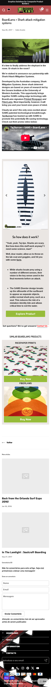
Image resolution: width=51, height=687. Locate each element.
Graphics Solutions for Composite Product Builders (25, 3)
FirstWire (18, 683)
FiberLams (7, 102)
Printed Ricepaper (33, 99)
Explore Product (25, 314)
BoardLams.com (34, 680)
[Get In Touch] (8, 10)
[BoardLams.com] (25, 10)
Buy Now (25, 379)
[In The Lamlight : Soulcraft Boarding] (25, 530)
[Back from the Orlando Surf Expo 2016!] (25, 476)
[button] (3, 10)
